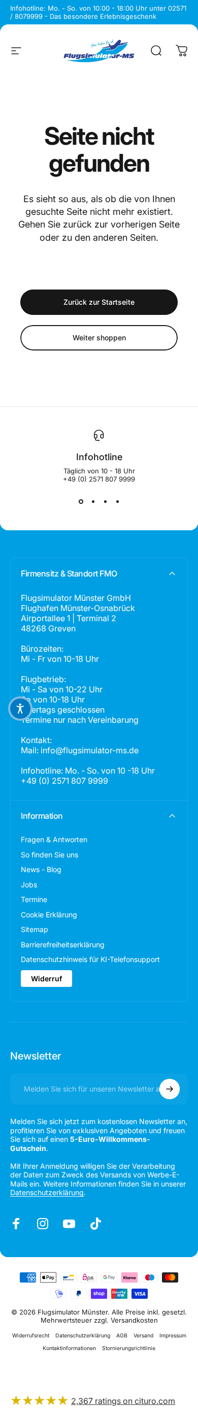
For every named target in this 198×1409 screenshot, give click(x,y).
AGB (121, 1335)
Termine (34, 899)
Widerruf (46, 978)
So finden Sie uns (49, 854)
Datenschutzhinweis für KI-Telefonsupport (90, 959)
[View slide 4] (117, 501)
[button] (20, 708)
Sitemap (34, 929)
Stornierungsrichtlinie (128, 1348)
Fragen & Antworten (54, 839)
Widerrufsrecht (30, 1335)
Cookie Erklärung (49, 914)
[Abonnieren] (169, 1089)
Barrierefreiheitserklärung (63, 944)
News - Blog (41, 869)
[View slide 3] (105, 501)
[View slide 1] (81, 501)
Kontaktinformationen (69, 1348)
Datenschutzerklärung (47, 1192)
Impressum (172, 1335)
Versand (143, 1335)
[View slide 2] (93, 501)
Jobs (29, 884)
